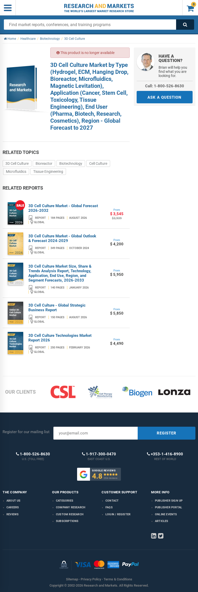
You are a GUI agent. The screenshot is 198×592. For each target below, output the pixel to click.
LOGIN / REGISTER (117, 514)
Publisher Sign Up (169, 500)
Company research (70, 507)
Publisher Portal (168, 507)
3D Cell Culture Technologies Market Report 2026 (60, 337)
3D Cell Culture (17, 163)
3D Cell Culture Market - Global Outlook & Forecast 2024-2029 (62, 238)
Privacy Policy (91, 579)
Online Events (166, 514)
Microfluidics (16, 171)
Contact (112, 500)
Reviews (12, 514)
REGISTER (166, 433)
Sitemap (72, 579)
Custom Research (70, 514)
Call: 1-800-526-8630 (164, 86)
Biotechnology (70, 163)
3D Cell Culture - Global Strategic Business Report (57, 307)
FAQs (109, 507)
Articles (161, 521)
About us (13, 500)
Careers (12, 507)
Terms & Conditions (118, 579)
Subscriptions (67, 521)
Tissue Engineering (48, 171)
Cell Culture (98, 163)
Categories (64, 500)
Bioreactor (44, 163)
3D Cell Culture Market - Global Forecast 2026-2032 (63, 208)
